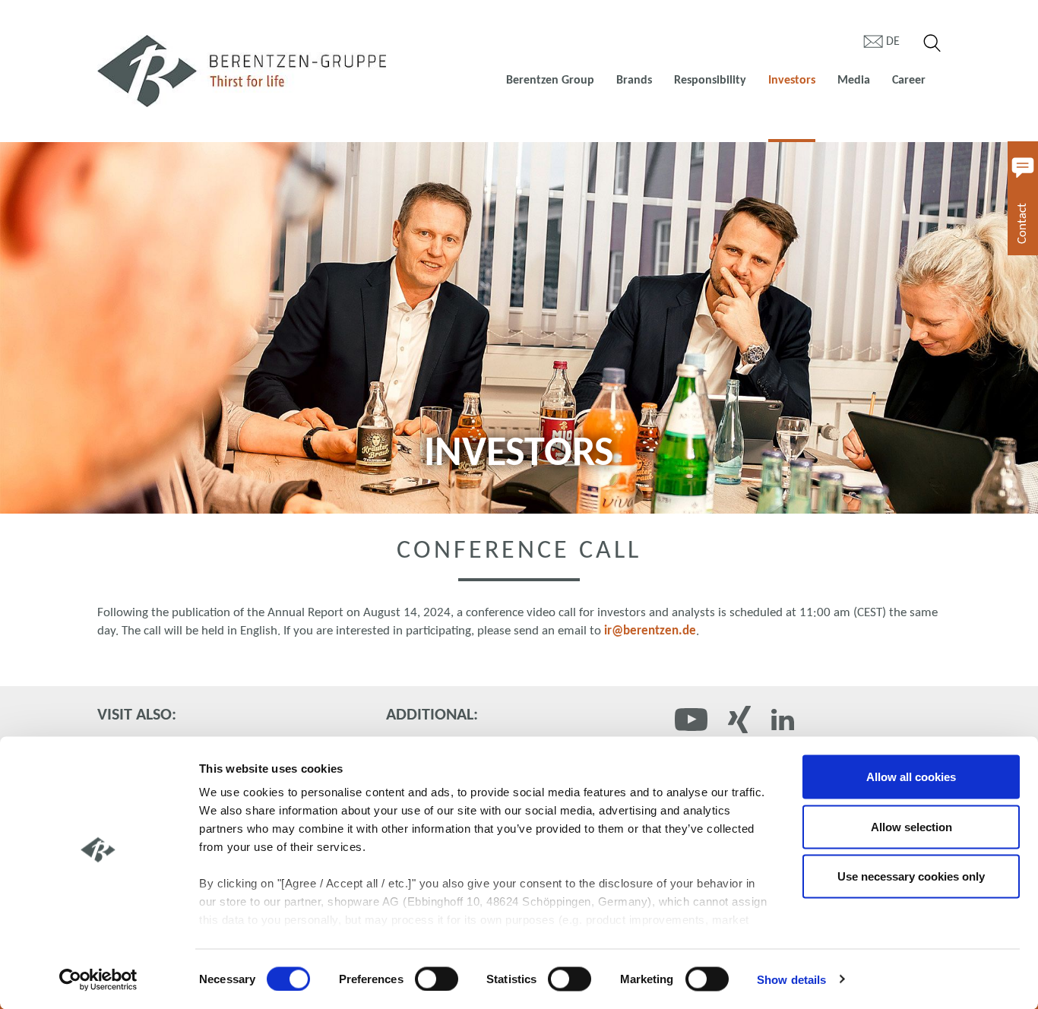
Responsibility (710, 80)
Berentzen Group (550, 80)
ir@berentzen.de (650, 631)
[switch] (436, 978)
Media (853, 80)
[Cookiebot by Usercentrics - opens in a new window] (98, 979)
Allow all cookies (911, 776)
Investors (791, 80)
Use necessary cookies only (911, 876)
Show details (791, 979)
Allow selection (911, 826)
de (893, 42)
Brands (634, 80)
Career (909, 80)
